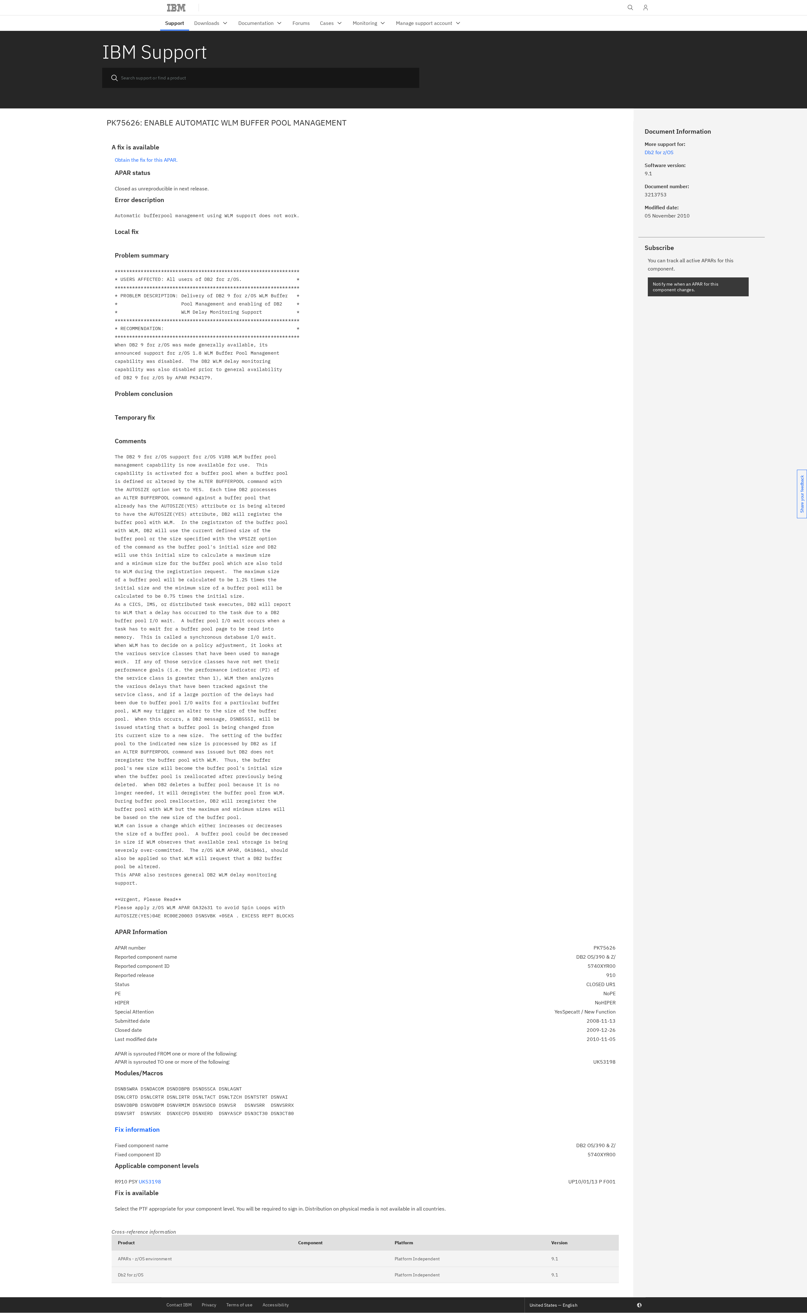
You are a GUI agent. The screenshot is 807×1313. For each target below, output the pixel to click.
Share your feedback (802, 494)
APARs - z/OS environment (145, 1259)
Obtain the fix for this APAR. (146, 160)
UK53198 (150, 1181)
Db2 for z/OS (130, 1275)
